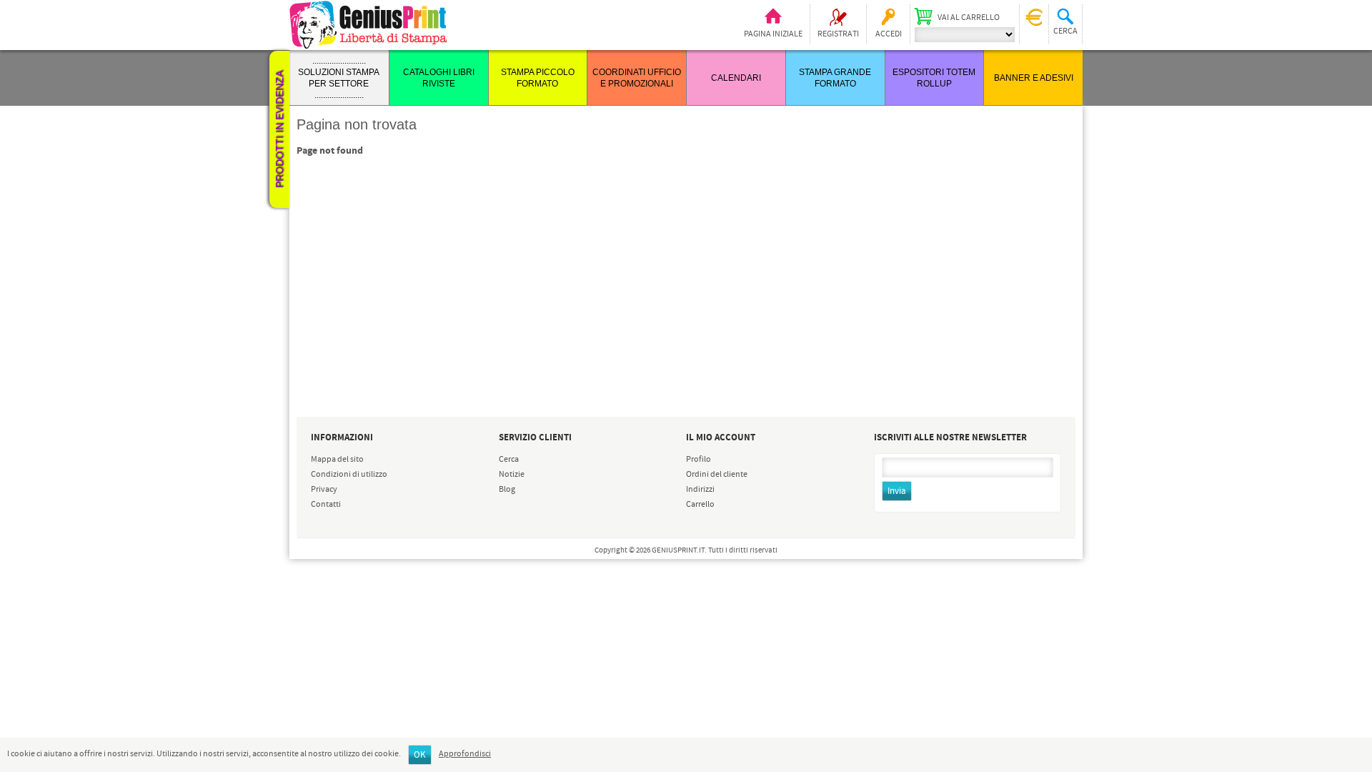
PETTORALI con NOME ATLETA (368, 694)
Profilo (698, 459)
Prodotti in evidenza (279, 129)
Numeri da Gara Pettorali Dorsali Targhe (360, 646)
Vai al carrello (969, 18)
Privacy (324, 489)
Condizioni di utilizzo (349, 474)
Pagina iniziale (773, 34)
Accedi (888, 34)
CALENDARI (736, 78)
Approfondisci (465, 754)
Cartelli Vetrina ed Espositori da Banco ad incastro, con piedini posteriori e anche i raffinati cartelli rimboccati (367, 571)
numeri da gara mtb (356, 707)
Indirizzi (700, 489)
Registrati (838, 34)
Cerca (509, 459)
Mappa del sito (337, 459)
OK (420, 755)
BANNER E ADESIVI (1033, 78)
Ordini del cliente (716, 474)
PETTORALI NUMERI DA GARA (358, 678)
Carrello (700, 504)
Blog (507, 489)
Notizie (512, 474)
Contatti (326, 504)
